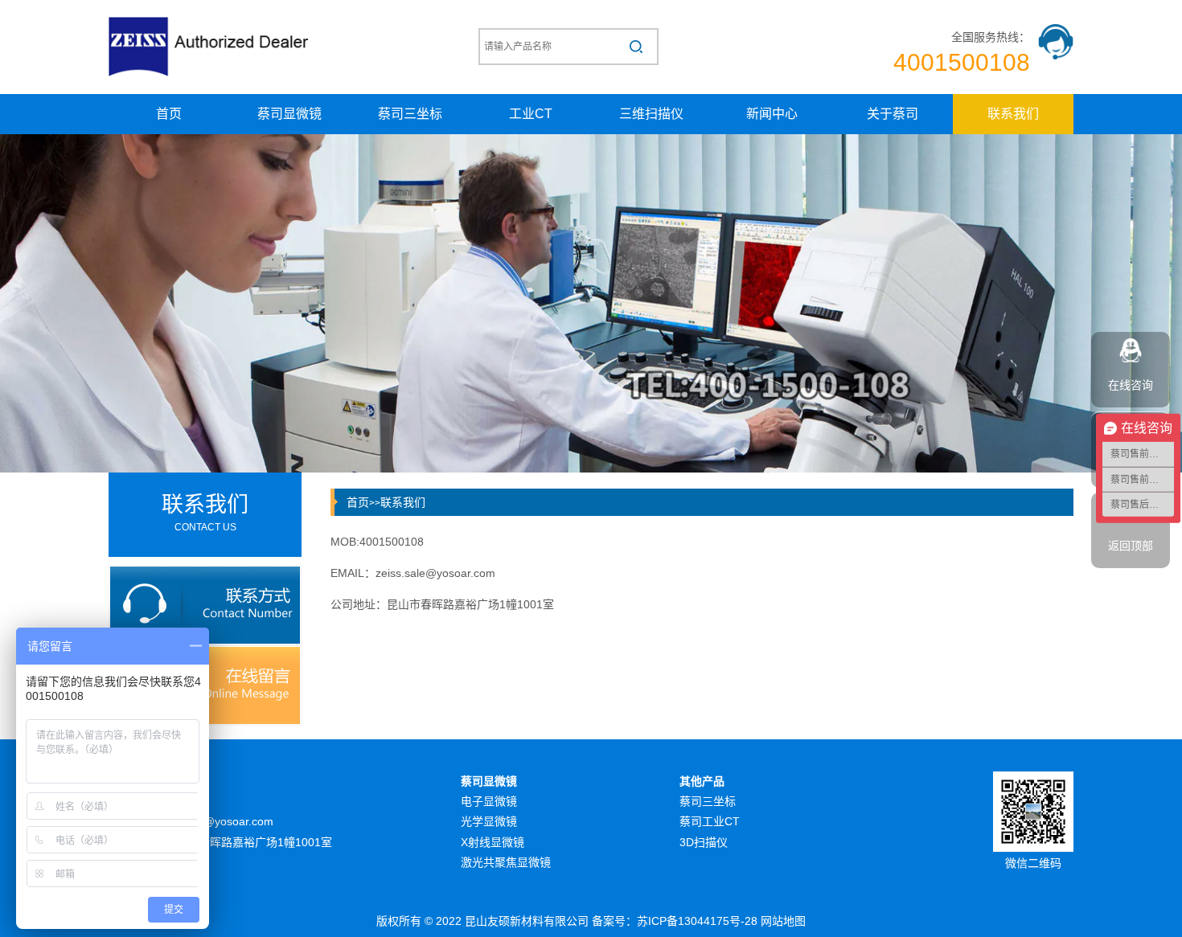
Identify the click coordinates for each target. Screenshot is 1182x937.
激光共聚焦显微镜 (506, 862)
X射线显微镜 (492, 842)
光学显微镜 (489, 821)
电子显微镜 (489, 801)
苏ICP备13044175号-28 (697, 920)
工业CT (530, 114)
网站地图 (783, 920)
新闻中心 (772, 114)
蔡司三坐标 (410, 114)
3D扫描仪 (703, 842)
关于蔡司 (892, 114)
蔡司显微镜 (289, 114)
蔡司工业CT (709, 821)
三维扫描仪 (651, 114)
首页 (169, 114)
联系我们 (1013, 114)
